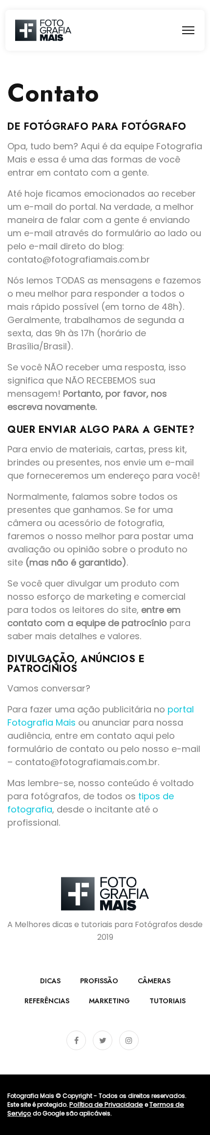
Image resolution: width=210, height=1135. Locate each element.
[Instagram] (129, 1040)
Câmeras (154, 981)
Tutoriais (167, 1001)
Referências (46, 1001)
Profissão (99, 981)
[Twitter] (102, 1040)
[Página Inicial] (43, 30)
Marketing (109, 1001)
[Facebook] (76, 1040)
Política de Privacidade (106, 1104)
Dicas (50, 981)
